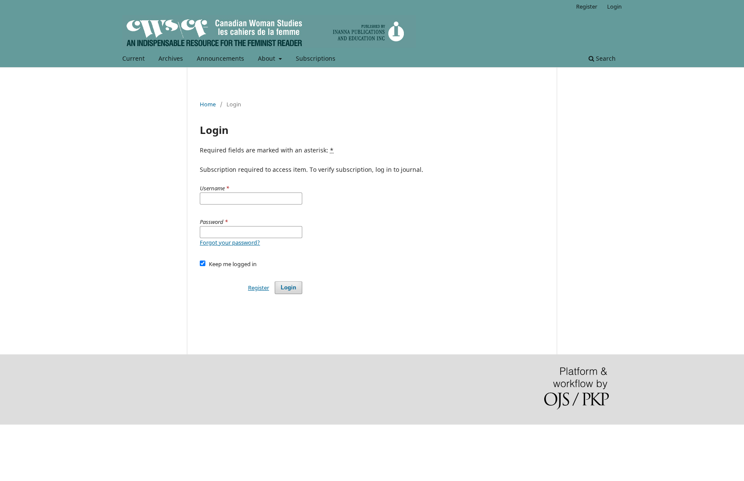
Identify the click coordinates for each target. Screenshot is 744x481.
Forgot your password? (230, 242)
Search (605, 58)
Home (208, 104)
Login (614, 6)
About (267, 58)
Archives (170, 58)
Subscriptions (315, 58)
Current (133, 58)
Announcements (220, 58)
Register (586, 6)
